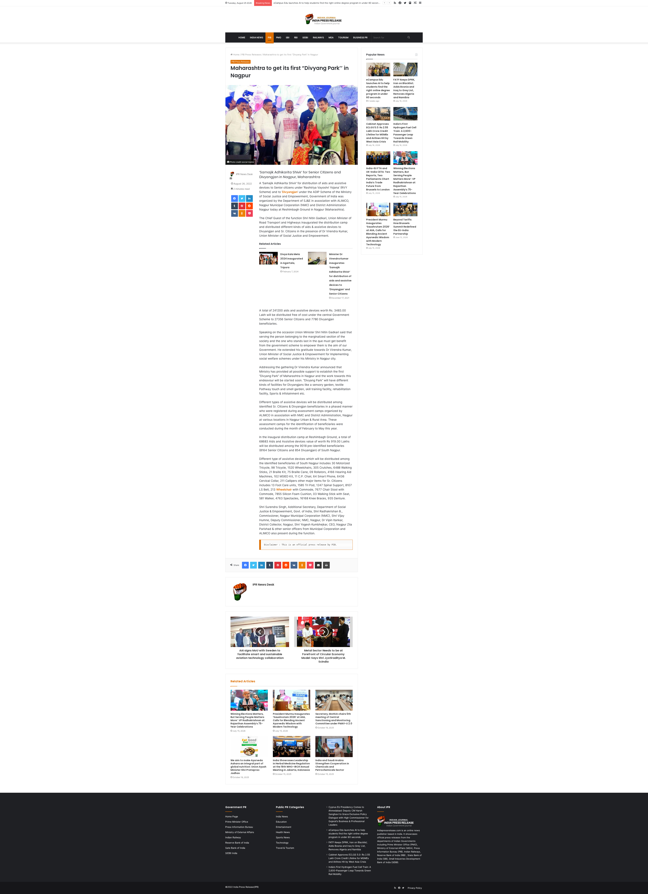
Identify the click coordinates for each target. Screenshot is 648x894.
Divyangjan (290, 192)
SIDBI (305, 37)
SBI (287, 37)
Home (241, 37)
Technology (282, 842)
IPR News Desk (244, 174)
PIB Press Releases (251, 54)
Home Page (231, 816)
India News (256, 37)
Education (281, 821)
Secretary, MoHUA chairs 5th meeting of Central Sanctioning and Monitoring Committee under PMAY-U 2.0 (333, 718)
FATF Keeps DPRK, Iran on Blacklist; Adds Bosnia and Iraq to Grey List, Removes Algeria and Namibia (404, 88)
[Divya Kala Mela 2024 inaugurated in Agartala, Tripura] (268, 258)
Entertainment (283, 827)
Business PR (360, 37)
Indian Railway (233, 837)
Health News (283, 832)
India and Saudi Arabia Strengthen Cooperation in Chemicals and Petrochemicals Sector (332, 765)
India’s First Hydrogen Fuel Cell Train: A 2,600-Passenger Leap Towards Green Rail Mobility (404, 132)
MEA (331, 37)
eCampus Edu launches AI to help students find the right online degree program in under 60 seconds (378, 88)
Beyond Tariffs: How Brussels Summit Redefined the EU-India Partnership (404, 226)
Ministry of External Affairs (239, 832)
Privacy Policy (415, 888)
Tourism (343, 37)
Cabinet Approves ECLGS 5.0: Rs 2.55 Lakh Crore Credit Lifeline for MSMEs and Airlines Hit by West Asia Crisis (377, 132)
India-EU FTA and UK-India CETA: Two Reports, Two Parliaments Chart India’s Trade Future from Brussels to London (378, 179)
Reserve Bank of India (237, 842)
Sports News (283, 837)
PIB (269, 37)
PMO (278, 37)
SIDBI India (231, 853)
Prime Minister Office (236, 821)
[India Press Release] (324, 19)
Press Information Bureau (239, 827)
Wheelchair (284, 489)
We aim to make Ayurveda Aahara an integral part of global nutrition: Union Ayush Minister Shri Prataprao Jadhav (248, 767)
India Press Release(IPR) (246, 887)
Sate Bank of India (235, 848)
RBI (296, 37)
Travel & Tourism (285, 848)
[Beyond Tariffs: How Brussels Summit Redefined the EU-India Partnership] (405, 209)
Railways (318, 37)
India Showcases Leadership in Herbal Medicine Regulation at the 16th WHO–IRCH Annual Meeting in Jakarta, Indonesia (291, 765)
